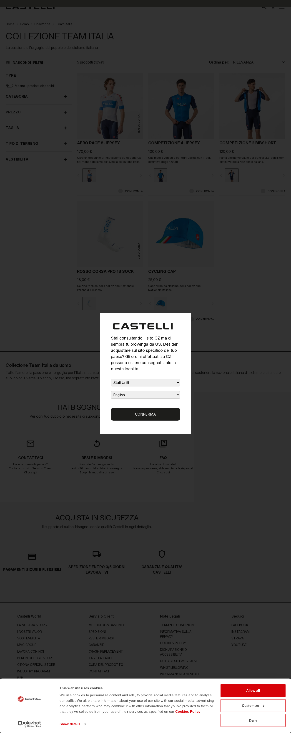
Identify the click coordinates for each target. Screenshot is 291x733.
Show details (70, 724)
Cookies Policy (188, 711)
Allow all (253, 690)
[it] (30, 7)
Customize (250, 705)
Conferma (145, 414)
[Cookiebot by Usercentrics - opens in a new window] (29, 724)
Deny (253, 720)
